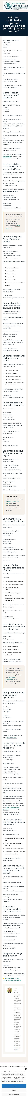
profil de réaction (11, 738)
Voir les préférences (14, 1094)
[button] (25, 1069)
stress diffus (7, 156)
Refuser (14, 1090)
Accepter (14, 1086)
